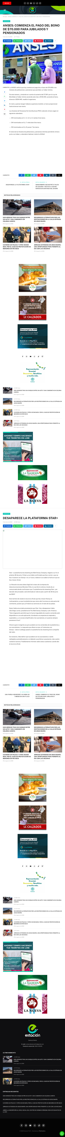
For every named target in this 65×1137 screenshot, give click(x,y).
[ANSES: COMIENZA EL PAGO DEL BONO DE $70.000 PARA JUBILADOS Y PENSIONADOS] (32, 64)
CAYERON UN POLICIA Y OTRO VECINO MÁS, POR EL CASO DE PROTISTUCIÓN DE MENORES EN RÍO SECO (17, 246)
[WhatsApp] (4, 96)
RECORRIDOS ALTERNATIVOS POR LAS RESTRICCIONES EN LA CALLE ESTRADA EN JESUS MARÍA (47, 219)
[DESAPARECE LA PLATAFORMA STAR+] (32, 549)
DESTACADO (7, 21)
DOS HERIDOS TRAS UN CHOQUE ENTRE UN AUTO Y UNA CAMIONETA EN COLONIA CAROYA (16, 219)
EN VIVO (7, 3)
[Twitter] (4, 100)
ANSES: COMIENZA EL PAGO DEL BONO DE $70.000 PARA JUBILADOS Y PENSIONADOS (48, 696)
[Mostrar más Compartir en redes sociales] (55, 40)
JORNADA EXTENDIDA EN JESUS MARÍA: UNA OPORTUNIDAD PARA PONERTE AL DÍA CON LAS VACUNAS (47, 246)
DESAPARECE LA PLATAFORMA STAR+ (18, 184)
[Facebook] (4, 92)
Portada (5, 16)
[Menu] (5, 10)
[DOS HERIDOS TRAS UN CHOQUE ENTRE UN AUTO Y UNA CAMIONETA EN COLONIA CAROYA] (17, 207)
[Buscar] (60, 10)
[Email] (4, 114)
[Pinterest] (4, 109)
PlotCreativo (42, 1131)
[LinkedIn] (4, 105)
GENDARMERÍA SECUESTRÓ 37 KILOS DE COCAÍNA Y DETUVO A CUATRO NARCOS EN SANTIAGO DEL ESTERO (47, 186)
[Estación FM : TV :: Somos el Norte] (32, 10)
